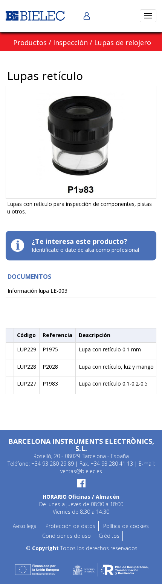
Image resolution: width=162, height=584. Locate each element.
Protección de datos (70, 526)
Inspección (70, 42)
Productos (30, 42)
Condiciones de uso (66, 535)
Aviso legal (25, 526)
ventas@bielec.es (81, 471)
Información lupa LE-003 (37, 290)
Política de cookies (126, 526)
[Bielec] (35, 15)
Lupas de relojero (122, 42)
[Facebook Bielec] (81, 483)
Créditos (109, 535)
